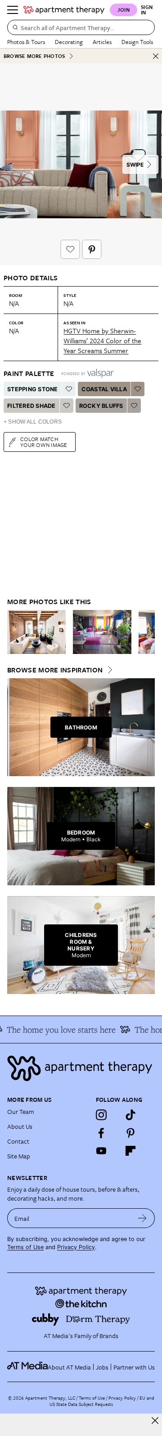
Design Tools (137, 41)
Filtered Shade (31, 405)
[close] (155, 1420)
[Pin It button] (92, 249)
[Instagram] (101, 1114)
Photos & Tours (26, 41)
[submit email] (142, 1218)
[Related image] (36, 632)
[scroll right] (147, 632)
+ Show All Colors (33, 422)
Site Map (18, 1156)
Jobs (102, 1367)
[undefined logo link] (63, 10)
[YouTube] (101, 1150)
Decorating (69, 41)
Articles (102, 41)
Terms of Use (25, 1247)
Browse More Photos (34, 56)
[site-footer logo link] (27, 1366)
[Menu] (12, 9)
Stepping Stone (32, 389)
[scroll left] (14, 632)
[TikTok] (130, 1114)
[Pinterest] (130, 1132)
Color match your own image (44, 442)
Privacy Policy (76, 1247)
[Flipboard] (130, 1150)
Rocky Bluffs (101, 405)
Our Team (20, 1111)
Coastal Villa (104, 389)
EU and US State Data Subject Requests (102, 1401)
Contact (18, 1141)
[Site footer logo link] (81, 1068)
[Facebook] (101, 1132)
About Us (19, 1126)
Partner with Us (134, 1367)
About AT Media (69, 1367)
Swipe (135, 164)
